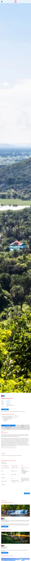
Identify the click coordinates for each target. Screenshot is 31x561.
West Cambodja (8, 400)
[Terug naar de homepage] (15, 1)
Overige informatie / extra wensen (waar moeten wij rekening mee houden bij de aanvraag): (25, 480)
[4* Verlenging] (25, 473)
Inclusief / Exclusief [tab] (8, 427)
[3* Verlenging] (25, 472)
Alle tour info (4, 526)
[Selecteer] (25, 469)
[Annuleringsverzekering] (25, 471)
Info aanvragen (4, 409)
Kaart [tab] (23, 427)
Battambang (8, 403)
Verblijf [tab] (22, 425)
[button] (1, 1)
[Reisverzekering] (25, 470)
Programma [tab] (8, 425)
